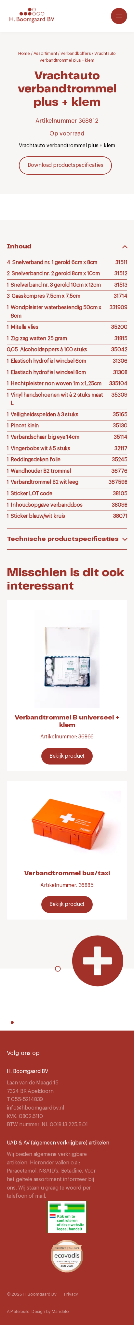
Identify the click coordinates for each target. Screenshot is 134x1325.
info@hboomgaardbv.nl (35, 1108)
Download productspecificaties (65, 165)
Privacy (71, 1294)
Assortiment (45, 53)
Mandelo (60, 1311)
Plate (15, 1311)
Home (24, 53)
